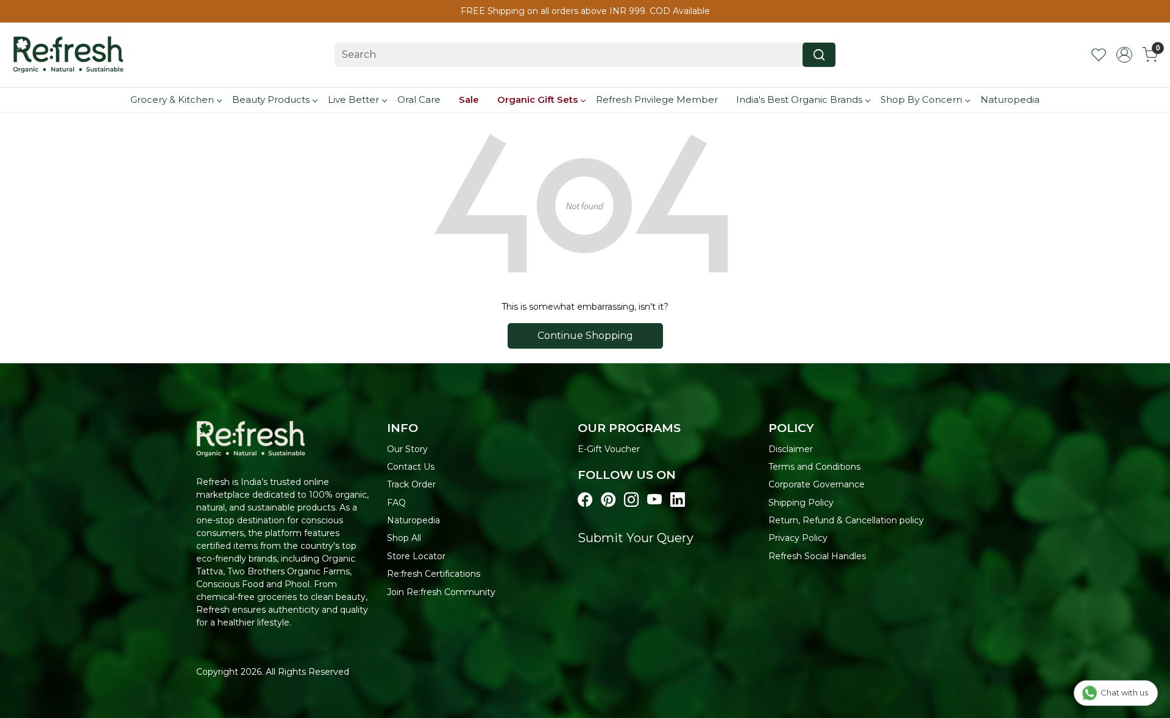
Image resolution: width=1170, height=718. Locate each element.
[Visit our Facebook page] (585, 500)
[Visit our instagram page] (631, 500)
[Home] (68, 55)
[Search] (819, 55)
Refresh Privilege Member (657, 99)
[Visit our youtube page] (654, 500)
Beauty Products (271, 99)
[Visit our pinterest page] (608, 500)
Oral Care (419, 99)
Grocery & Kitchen (172, 99)
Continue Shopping (585, 335)
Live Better (353, 99)
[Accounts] (1124, 55)
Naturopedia (1010, 99)
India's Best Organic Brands (799, 99)
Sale (469, 99)
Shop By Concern (921, 99)
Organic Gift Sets (537, 99)
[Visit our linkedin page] (677, 500)
